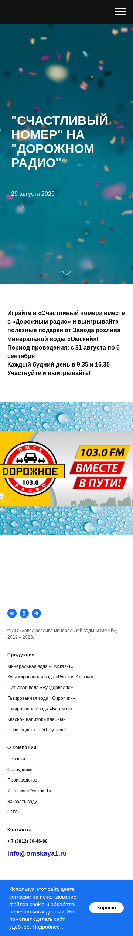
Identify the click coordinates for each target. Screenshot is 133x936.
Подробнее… (49, 927)
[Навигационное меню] (120, 12)
